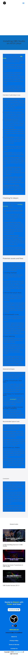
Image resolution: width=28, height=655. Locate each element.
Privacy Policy (14, 640)
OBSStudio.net (14, 630)
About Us (14, 637)
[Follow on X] (15, 626)
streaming (5, 206)
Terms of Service (14, 644)
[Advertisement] (14, 21)
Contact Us (14, 648)
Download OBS (13, 610)
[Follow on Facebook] (12, 626)
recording (20, 204)
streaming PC (13, 399)
